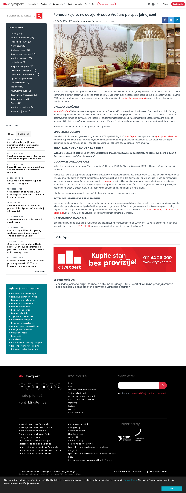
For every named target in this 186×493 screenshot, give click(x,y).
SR (149, 4)
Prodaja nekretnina (20, 313)
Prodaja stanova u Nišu (30, 437)
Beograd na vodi (76, 430)
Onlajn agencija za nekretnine (82, 396)
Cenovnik (72, 402)
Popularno (23, 134)
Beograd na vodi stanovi (22, 323)
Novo (12, 134)
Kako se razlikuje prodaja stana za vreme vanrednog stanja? (93, 287)
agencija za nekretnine (166, 136)
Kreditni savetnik (75, 4)
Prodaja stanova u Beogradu (33, 430)
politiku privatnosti (157, 393)
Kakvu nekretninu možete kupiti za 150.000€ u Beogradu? (24, 182)
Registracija (178, 4)
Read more (40, 271)
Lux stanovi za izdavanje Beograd (26, 342)
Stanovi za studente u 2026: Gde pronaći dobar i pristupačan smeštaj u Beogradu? (25, 208)
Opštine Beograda (19, 78)
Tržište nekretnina (82, 21)
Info (85, 4)
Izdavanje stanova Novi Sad (24, 296)
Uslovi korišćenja (122, 471)
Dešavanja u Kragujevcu (22, 95)
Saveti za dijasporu (19, 111)
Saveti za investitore (20, 107)
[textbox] (21, 15)
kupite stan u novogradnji (134, 98)
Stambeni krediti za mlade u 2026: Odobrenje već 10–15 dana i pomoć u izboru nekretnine (25, 194)
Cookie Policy (130, 480)
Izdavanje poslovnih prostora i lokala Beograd (90, 460)
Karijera (71, 406)
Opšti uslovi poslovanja (156, 471)
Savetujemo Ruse (19, 91)
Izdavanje (32, 4)
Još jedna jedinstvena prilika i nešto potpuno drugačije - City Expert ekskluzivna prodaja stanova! (115, 284)
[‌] (22, 386)
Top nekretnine (18, 82)
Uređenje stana (18, 50)
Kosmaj (14, 103)
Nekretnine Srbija (76, 440)
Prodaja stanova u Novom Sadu (34, 434)
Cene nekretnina (76, 412)
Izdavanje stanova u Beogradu (34, 424)
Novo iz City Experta (103, 21)
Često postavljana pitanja (81, 399)
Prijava (165, 4)
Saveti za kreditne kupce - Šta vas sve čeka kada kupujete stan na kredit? (26, 157)
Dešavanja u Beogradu (21, 70)
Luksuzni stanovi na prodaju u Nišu (35, 453)
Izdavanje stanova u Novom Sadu (35, 427)
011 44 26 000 (84, 226)
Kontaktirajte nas (32, 402)
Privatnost (137, 471)
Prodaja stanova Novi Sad (23, 303)
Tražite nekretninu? (77, 393)
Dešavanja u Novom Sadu (23, 74)
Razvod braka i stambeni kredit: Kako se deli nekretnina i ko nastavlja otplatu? (25, 170)
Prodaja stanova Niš (20, 306)
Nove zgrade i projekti (21, 54)
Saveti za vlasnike (19, 58)
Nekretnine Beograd (20, 310)
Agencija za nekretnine (22, 316)
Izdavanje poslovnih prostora (24, 349)
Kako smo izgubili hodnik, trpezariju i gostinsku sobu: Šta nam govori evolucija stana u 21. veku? (25, 233)
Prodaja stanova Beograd (23, 300)
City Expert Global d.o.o (31, 471)
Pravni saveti (17, 46)
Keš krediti (16, 336)
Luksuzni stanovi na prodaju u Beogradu (38, 447)
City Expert (130, 136)
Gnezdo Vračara (62, 111)
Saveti (13, 33)
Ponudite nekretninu (106, 4)
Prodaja (44, 4)
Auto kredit (16, 339)
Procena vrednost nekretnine (82, 389)
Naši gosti (15, 86)
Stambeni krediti (19, 332)
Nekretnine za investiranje (80, 443)
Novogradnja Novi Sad (21, 329)
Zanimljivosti (16, 62)
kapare (108, 181)
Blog (93, 4)
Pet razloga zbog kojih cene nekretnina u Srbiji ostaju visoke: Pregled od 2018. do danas (23, 145)
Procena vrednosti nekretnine (25, 346)
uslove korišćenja (139, 393)
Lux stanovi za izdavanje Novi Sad (35, 443)
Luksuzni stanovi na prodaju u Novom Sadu (40, 450)
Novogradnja (58, 4)
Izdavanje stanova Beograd (24, 293)
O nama (72, 386)
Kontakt (72, 409)
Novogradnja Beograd (21, 319)
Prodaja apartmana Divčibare (25, 326)
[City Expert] (13, 5)
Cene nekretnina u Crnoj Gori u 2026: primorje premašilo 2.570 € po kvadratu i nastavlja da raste (25, 263)
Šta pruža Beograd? (20, 66)
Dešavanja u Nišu (19, 99)
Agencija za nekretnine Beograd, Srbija (58, 471)
